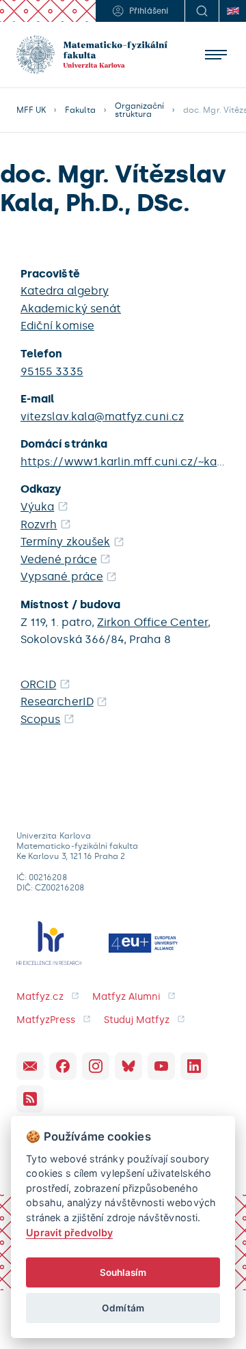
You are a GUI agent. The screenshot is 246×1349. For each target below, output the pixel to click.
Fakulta (80, 110)
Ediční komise (57, 325)
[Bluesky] (128, 1066)
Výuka (37, 506)
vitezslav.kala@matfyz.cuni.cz (102, 416)
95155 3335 (51, 371)
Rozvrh (38, 524)
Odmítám (123, 1308)
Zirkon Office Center (152, 622)
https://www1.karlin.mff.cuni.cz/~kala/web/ (123, 461)
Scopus (40, 719)
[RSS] (30, 1099)
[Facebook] (63, 1066)
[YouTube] (161, 1066)
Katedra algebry (64, 290)
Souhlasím (123, 1272)
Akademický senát (70, 308)
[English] (232, 11)
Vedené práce (58, 559)
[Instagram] (95, 1066)
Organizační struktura (140, 110)
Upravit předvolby (69, 1232)
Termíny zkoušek (65, 541)
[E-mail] (30, 1066)
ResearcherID (57, 701)
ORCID (38, 684)
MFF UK (31, 110)
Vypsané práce (61, 576)
